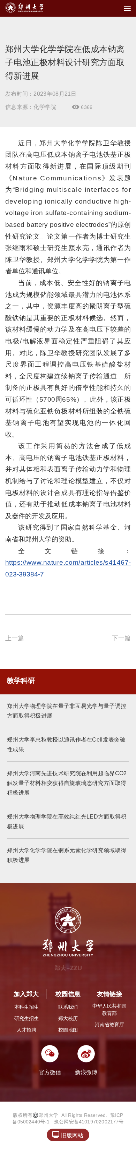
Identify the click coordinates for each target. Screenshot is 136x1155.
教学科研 (21, 680)
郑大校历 (68, 1018)
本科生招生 (26, 1007)
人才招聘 (26, 1030)
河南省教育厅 (109, 1024)
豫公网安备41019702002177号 (89, 1121)
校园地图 (68, 1030)
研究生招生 (26, 1018)
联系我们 (68, 1007)
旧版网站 (67, 1134)
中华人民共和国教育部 (109, 1009)
